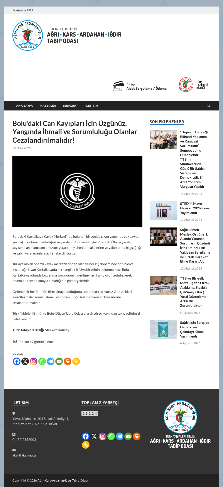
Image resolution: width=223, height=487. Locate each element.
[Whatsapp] (42, 361)
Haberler (48, 105)
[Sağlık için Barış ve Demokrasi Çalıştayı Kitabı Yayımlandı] (163, 323)
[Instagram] (33, 361)
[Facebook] (16, 361)
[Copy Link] (76, 361)
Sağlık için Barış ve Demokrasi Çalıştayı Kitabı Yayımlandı (194, 329)
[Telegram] (50, 361)
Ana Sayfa (24, 105)
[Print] (67, 361)
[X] (25, 361)
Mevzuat (70, 105)
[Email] (59, 361)
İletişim (91, 105)
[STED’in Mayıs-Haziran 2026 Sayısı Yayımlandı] (163, 204)
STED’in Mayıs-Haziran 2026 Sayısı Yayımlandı (195, 208)
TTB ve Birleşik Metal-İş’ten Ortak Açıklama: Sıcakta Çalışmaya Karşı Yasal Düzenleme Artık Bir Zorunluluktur (194, 291)
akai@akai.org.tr (24, 455)
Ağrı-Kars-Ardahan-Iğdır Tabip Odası (62, 480)
